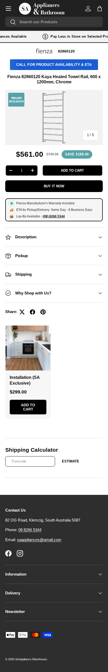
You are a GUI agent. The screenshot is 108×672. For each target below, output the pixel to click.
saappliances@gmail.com (39, 539)
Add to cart (72, 170)
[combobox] (54, 22)
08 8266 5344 (29, 530)
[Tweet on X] (22, 312)
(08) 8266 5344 (54, 216)
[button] (99, 8)
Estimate (70, 461)
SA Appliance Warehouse (31, 659)
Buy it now (54, 186)
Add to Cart (28, 407)
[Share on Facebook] (32, 312)
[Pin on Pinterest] (43, 312)
